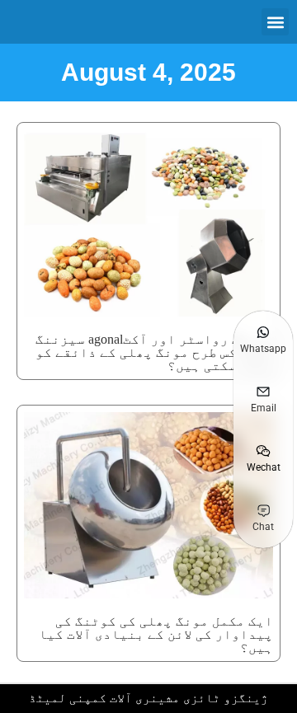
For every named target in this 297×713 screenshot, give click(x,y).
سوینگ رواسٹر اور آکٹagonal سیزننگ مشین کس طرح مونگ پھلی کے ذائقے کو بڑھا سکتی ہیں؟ (154, 352)
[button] (275, 21)
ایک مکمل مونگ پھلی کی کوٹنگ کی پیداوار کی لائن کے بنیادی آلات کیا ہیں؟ (156, 634)
